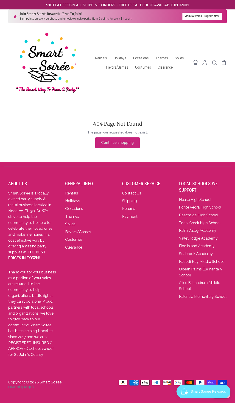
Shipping (129, 201)
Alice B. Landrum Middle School (199, 286)
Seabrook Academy (196, 254)
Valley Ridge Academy (198, 238)
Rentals (101, 58)
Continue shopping (117, 142)
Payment (129, 216)
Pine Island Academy (197, 246)
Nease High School (195, 199)
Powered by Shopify (21, 387)
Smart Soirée (51, 382)
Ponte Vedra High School (200, 207)
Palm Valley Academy (197, 230)
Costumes (143, 67)
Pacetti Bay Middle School (201, 261)
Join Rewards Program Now (202, 16)
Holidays (120, 58)
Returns (128, 208)
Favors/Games (117, 67)
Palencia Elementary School (203, 296)
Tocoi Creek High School (200, 223)
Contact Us (131, 193)
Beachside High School (198, 215)
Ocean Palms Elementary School (200, 272)
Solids (179, 58)
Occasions (141, 58)
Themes (162, 58)
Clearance (165, 67)
